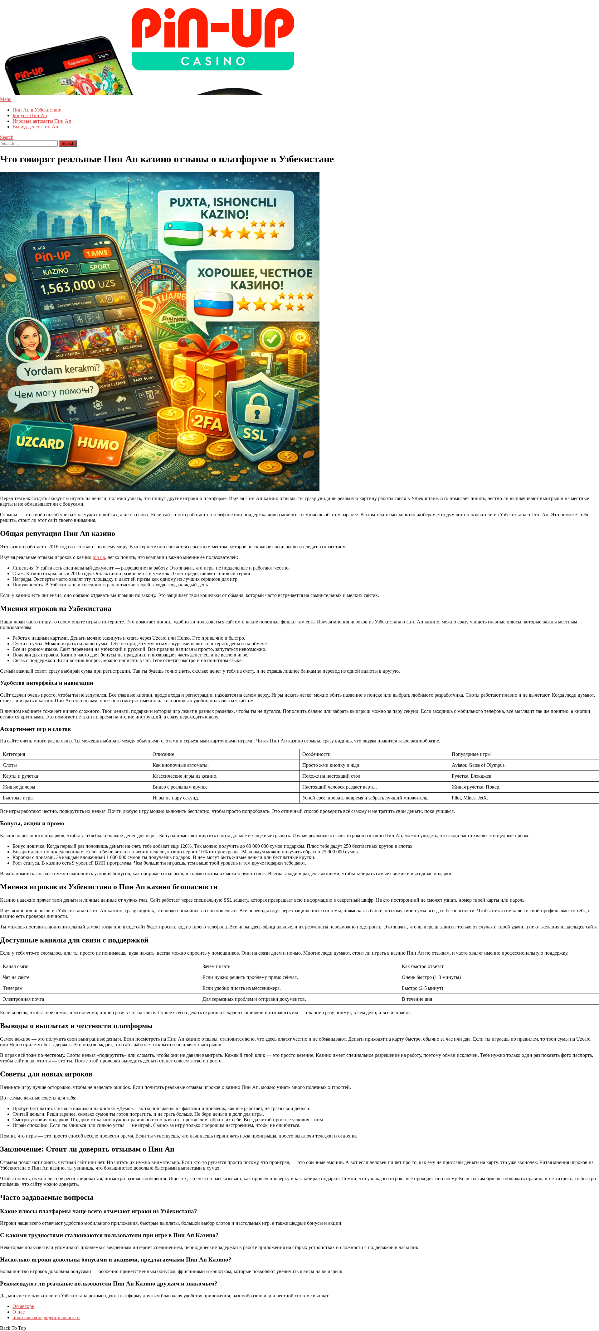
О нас (18, 1311)
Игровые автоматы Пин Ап (41, 121)
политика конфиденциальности (46, 1317)
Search (6, 137)
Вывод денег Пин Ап (35, 126)
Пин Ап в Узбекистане (36, 109)
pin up (99, 557)
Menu (6, 99)
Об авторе (23, 1306)
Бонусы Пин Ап (29, 115)
